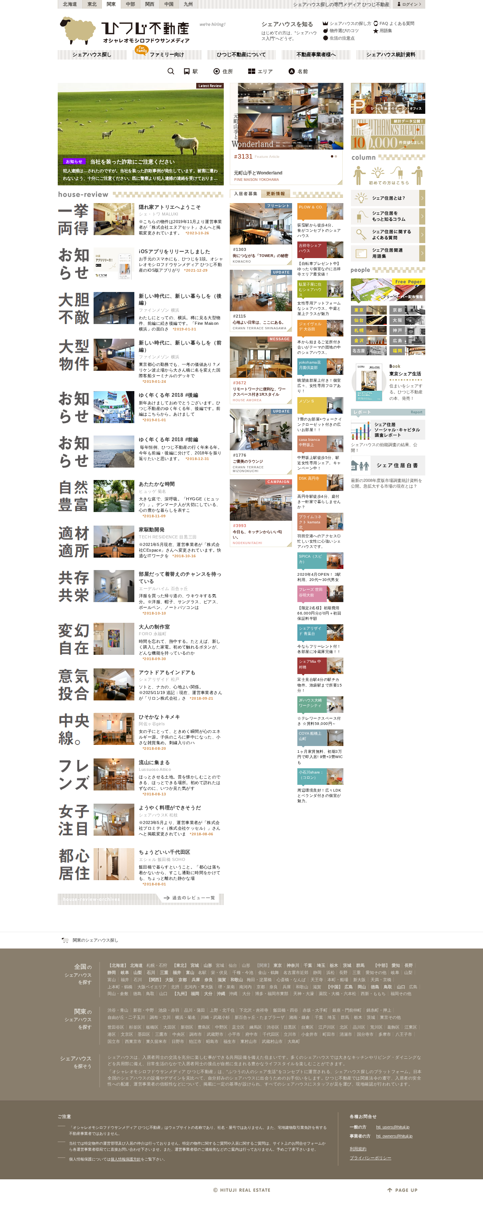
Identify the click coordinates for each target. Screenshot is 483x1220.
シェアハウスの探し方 (350, 23)
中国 (169, 4)
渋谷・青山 (118, 1010)
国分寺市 (365, 1034)
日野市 (178, 1041)
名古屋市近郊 (295, 972)
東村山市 (248, 1041)
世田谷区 (116, 1027)
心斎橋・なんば (291, 979)
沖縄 (221, 993)
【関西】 (155, 979)
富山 (190, 972)
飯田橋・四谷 (285, 1010)
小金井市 (309, 1034)
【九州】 (180, 993)
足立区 (238, 1027)
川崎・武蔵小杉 (215, 1017)
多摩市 (384, 1034)
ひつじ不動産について (241, 54)
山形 (208, 965)
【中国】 (334, 987)
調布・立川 (160, 1017)
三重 (164, 972)
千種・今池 (242, 972)
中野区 (221, 1027)
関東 (111, 4)
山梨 (138, 972)
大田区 (169, 1027)
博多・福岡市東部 (271, 993)
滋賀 (222, 979)
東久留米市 (156, 1041)
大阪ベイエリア (151, 987)
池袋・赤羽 (168, 1010)
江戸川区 (326, 1027)
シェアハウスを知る (287, 24)
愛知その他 (376, 972)
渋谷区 (273, 1027)
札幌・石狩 (156, 965)
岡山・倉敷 (118, 993)
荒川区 (376, 1027)
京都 (182, 979)
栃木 (334, 965)
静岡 (112, 972)
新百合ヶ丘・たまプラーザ (260, 1017)
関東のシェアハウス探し (95, 940)
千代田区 (271, 1034)
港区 (112, 1034)
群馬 (360, 965)
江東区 (411, 1027)
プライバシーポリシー (370, 1158)
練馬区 (255, 1027)
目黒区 (290, 1027)
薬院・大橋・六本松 (337, 993)
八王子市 (403, 1034)
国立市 (114, 1041)
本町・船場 (338, 979)
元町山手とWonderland (258, 173)
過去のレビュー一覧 (190, 899)
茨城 (347, 965)
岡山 (362, 987)
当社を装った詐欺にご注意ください (132, 162)
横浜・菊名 (185, 1017)
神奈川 (293, 965)
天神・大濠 (303, 993)
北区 (344, 1027)
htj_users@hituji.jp (392, 1127)
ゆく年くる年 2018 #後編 (168, 395)
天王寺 (317, 979)
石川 (151, 972)
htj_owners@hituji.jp (394, 1136)
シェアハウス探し (92, 54)
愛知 (396, 965)
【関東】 (263, 965)
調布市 (195, 1034)
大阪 (169, 979)
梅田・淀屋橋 (259, 979)
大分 (208, 993)
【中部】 (381, 965)
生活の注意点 (342, 38)
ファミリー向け (167, 54)
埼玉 (321, 965)
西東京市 (133, 1041)
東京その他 (390, 1017)
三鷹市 (161, 1034)
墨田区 (144, 1034)
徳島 (375, 987)
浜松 (330, 972)
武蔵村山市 (272, 1041)
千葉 (308, 965)
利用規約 (358, 1149)
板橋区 (152, 1027)
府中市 (251, 1034)
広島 (349, 987)
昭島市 (212, 1041)
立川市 (290, 1034)
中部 (130, 4)
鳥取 (388, 987)
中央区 (178, 1034)
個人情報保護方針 (126, 1159)
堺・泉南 (226, 987)
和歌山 (237, 979)
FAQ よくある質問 (397, 23)
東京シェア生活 (405, 373)
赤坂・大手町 (315, 1010)
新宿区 (187, 1027)
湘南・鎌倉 (299, 1017)
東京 (278, 965)
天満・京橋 (381, 979)
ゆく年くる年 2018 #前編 (168, 439)
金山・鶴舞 (268, 972)
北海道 (70, 4)
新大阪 (359, 979)
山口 (401, 987)
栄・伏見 (219, 972)
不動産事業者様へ (316, 54)
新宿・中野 (143, 1010)
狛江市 (195, 1041)
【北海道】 (118, 965)
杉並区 (135, 1027)
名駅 (202, 972)
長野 (409, 965)
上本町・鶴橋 (120, 987)
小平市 (234, 1034)
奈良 (209, 979)
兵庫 (196, 979)
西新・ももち (373, 993)
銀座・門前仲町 (346, 1010)
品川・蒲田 (194, 1010)
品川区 (359, 1027)
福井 (177, 972)
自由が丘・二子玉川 (126, 1017)
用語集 (386, 30)
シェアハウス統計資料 (390, 54)
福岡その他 (401, 993)
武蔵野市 (215, 1034)
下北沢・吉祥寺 (253, 1010)
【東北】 (180, 965)
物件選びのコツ (344, 30)
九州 (188, 4)
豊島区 (204, 1027)
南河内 (245, 987)
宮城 (195, 965)
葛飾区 (393, 1027)
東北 (92, 4)
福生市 (229, 1041)
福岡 (195, 993)
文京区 (127, 1034)
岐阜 (125, 972)
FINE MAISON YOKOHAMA (256, 180)
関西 (150, 4)
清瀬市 (346, 1034)
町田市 (329, 1034)
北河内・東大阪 (198, 987)
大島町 (294, 1041)
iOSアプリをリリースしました (175, 251)
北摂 (175, 987)
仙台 (233, 965)
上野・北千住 (222, 1010)
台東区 (307, 1027)
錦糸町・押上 (378, 1010)
